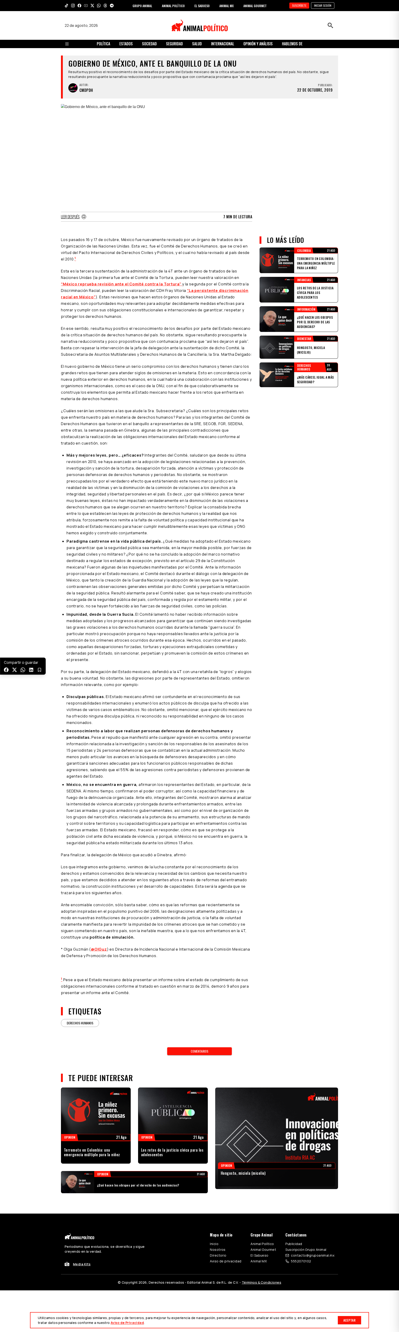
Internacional (222, 43)
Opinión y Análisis (258, 43)
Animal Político (262, 1244)
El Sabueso (259, 1255)
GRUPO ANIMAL (142, 5)
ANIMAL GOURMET (255, 5)
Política (103, 43)
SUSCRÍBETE (299, 5)
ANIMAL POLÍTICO (173, 5)
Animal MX (259, 1261)
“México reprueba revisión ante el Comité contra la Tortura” (121, 284)
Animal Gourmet (263, 1249)
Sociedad (149, 43)
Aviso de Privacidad (127, 1322)
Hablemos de (292, 43)
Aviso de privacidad (225, 1261)
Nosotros (217, 1249)
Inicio (214, 1244)
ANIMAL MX (226, 5)
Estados (126, 43)
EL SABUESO (202, 5)
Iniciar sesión (322, 5)
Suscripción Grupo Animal (305, 1249)
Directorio (218, 1255)
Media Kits (82, 1264)
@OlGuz (99, 949)
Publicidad (293, 1244)
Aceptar (349, 1320)
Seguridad (174, 43)
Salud (197, 43)
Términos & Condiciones (261, 1282)
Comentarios (199, 1051)
